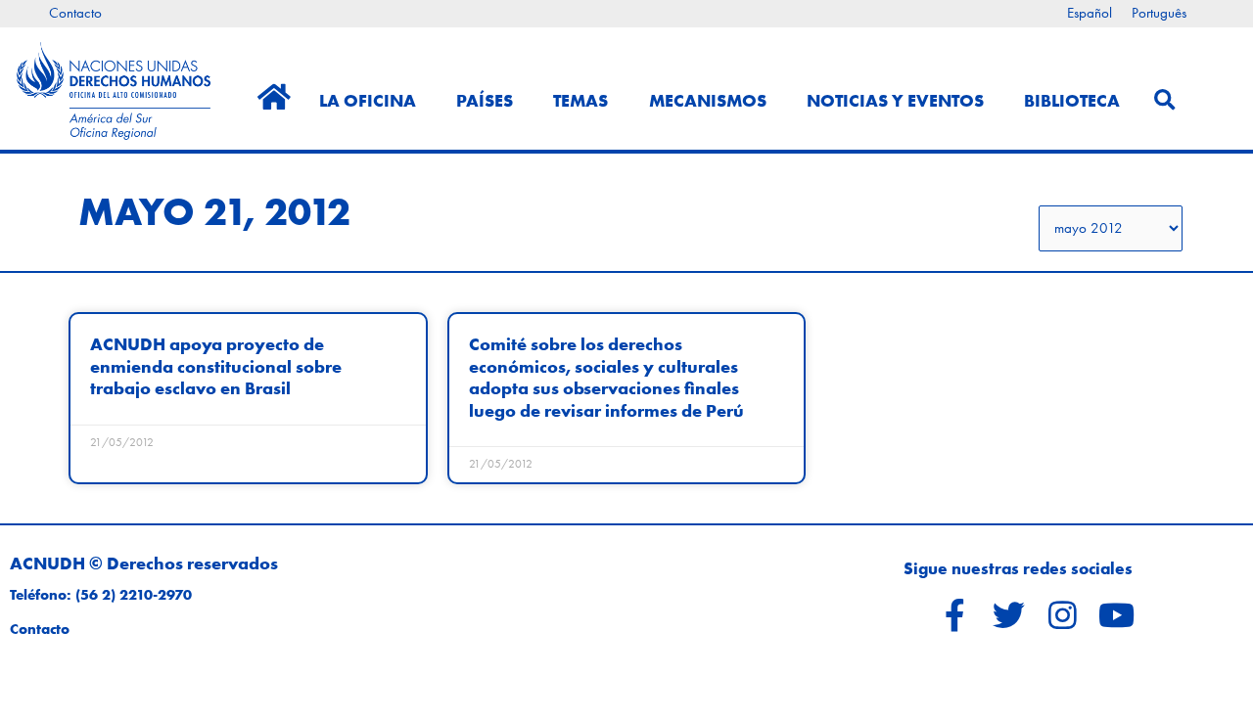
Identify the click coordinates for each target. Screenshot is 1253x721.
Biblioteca (1072, 100)
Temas (580, 100)
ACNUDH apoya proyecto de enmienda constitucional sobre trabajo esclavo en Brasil (216, 366)
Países (484, 100)
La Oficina (367, 100)
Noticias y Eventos (895, 100)
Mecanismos (707, 100)
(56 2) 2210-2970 (133, 595)
